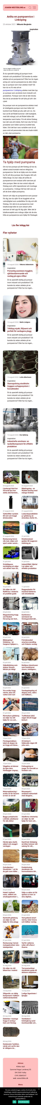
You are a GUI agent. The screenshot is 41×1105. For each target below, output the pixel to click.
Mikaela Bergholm (24, 24)
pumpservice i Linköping (12, 90)
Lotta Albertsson (25, 377)
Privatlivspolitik (23, 1102)
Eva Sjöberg (24, 435)
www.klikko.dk (22, 1078)
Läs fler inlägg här (20, 225)
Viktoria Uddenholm (26, 264)
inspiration (34, 29)
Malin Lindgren (25, 322)
